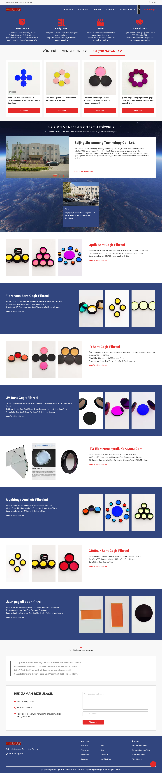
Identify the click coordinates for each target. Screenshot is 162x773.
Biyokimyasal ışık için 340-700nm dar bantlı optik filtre (109, 256)
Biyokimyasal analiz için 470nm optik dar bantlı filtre (25, 511)
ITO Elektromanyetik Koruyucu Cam (115, 449)
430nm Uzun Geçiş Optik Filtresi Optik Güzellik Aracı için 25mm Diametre (46, 666)
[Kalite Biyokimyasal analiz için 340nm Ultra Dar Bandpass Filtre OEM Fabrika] (91, 512)
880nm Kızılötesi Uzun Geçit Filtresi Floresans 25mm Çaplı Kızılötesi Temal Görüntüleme (53, 674)
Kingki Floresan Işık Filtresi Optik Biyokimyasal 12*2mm (26, 304)
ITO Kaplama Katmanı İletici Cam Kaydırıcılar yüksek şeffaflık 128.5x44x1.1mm (118, 460)
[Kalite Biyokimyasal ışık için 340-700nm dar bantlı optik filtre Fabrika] (70, 257)
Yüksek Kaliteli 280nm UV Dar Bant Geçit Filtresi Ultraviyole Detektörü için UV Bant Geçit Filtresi (39, 404)
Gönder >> (93, 722)
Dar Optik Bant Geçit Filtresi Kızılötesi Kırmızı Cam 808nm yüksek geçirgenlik (97, 100)
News (102, 745)
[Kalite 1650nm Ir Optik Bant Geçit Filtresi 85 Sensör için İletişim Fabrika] (62, 78)
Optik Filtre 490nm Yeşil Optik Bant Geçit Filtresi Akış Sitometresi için (115, 556)
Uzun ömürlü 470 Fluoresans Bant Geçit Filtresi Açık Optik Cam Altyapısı (33, 307)
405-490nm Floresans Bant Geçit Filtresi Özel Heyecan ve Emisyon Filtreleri (34, 301)
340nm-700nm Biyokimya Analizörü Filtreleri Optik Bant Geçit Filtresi (31, 508)
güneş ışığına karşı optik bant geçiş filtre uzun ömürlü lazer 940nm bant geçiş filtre (138, 100)
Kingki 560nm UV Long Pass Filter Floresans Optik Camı (26, 610)
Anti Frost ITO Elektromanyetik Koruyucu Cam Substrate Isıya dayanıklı (115, 457)
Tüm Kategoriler (137, 759)
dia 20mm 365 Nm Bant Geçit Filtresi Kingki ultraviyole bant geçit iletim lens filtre (36, 409)
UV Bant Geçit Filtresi (22, 398)
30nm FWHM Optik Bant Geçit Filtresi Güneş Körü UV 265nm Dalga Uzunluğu (24, 100)
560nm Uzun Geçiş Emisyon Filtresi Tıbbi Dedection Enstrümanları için (32, 607)
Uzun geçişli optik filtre (23, 602)
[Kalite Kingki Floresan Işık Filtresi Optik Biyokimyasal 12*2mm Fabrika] (117, 308)
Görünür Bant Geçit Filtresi (109, 551)
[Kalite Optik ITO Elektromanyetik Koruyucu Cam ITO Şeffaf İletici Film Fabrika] (17, 461)
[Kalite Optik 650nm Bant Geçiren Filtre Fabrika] (70, 563)
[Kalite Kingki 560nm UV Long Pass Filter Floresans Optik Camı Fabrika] (117, 614)
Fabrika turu (85, 750)
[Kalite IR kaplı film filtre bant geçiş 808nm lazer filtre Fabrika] (44, 359)
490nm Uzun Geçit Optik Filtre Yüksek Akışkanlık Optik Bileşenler (43, 670)
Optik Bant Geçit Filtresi (107, 245)
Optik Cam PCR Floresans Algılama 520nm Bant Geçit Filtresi (111, 559)
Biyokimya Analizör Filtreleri (27, 500)
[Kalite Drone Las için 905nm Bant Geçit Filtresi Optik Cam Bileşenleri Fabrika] (70, 359)
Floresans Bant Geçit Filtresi (27, 296)
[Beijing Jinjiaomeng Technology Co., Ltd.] (13, 9)
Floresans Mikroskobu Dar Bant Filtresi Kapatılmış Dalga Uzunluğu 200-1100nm (118, 250)
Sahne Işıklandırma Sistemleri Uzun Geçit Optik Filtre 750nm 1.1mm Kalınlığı (34, 613)
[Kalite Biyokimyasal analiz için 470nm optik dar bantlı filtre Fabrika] (143, 512)
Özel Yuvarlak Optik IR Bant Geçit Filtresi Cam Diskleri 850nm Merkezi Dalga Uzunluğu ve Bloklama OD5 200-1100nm (122, 353)
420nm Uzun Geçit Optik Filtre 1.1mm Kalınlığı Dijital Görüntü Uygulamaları (47, 662)
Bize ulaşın (84, 759)
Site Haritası (105, 754)
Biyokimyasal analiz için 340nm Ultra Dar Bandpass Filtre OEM (29, 505)
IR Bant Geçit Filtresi (104, 347)
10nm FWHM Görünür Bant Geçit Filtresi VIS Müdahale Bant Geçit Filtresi (116, 253)
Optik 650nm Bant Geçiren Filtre (101, 562)
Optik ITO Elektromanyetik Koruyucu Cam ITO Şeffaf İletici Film (112, 454)
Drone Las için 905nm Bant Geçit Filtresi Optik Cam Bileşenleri (112, 361)
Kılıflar (103, 750)
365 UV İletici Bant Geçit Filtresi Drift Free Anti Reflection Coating (30, 412)
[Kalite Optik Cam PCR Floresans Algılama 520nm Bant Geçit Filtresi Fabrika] (44, 563)
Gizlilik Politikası (106, 759)
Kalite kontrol (85, 754)
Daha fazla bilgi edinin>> (83, 172)
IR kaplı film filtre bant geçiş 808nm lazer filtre (106, 358)
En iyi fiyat (23, 110)
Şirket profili (84, 745)
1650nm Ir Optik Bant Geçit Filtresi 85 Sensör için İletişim (61, 99)
